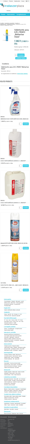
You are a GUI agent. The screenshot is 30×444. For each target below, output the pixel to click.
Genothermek (17, 337)
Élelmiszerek (7, 411)
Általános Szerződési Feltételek (3, 421)
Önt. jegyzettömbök (17, 304)
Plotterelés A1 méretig (7, 17)
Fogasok (8, 404)
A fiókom (6, 1)
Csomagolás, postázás (9, 326)
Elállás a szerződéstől (3, 427)
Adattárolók (7, 312)
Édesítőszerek (14, 413)
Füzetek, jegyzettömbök (19, 302)
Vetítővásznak (14, 399)
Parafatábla (23, 396)
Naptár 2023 (7, 308)
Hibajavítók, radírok (7, 357)
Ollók (13, 358)
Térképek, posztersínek (8, 399)
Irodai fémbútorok (7, 403)
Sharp (22, 321)
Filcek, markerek (13, 364)
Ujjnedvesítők (17, 358)
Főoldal (3, 14)
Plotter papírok (18, 301)
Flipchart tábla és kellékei (8, 396)
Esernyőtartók (23, 403)
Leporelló (22, 301)
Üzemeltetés (14, 380)
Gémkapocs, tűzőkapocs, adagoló (9, 354)
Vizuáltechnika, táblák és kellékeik (12, 394)
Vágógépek (20, 350)
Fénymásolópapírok (7, 301)
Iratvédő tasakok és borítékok (9, 340)
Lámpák (17, 404)
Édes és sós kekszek (7, 413)
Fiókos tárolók (6, 337)
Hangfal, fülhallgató (23, 389)
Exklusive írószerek (7, 364)
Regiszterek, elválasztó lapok (8, 341)
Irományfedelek (16, 340)
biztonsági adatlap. (22, 73)
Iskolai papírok (6, 373)
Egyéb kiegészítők (17, 403)
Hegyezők (19, 366)
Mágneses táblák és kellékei (16, 396)
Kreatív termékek (12, 373)
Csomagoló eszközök (18, 328)
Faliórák (5, 404)
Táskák (12, 374)
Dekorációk (12, 403)
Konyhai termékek (7, 383)
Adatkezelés (17, 1)
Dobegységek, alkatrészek (8, 322)
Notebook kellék (20, 390)
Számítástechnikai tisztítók (12, 391)
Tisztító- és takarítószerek (8, 381)
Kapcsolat (4, 20)
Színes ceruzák (17, 373)
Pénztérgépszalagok (7, 305)
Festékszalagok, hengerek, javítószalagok (10, 324)
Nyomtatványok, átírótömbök (8, 304)
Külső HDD (9, 314)
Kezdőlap (2, 23)
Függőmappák (11, 337)
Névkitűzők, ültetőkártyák (8, 358)
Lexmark (14, 321)
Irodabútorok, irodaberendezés (11, 401)
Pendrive (5, 314)
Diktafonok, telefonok (11, 389)
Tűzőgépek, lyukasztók (8, 345)
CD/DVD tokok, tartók (7, 315)
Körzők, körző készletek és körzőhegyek (10, 366)
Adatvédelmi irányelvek (3, 424)
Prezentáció (16, 397)
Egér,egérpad (17, 389)
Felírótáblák (15, 347)
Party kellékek (12, 409)
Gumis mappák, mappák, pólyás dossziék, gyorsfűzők (12, 335)
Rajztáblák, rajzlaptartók (8, 371)
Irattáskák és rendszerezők (16, 338)
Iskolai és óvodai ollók (21, 371)
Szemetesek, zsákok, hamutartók (9, 384)
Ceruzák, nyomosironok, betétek (15, 363)
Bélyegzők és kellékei (15, 345)
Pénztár (11, 1)
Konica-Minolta (6, 321)
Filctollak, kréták (14, 371)
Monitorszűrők (15, 390)
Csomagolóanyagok (11, 328)
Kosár (23, 1)
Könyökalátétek (16, 357)
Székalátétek (21, 404)
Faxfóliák (14, 322)
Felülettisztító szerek (11, 24)
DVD (21, 314)
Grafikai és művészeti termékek (9, 367)
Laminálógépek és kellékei (15, 348)
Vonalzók (12, 357)
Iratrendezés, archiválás (10, 332)
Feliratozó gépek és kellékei (8, 347)
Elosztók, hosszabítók (7, 380)
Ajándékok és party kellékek (11, 407)
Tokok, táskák (19, 391)
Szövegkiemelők (19, 364)
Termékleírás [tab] (5, 64)
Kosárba (21, 55)
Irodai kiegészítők (8, 352)
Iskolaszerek (7, 369)
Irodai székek (13, 404)
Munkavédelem (13, 383)
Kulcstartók (16, 409)
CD (18, 314)
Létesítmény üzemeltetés (9, 23)
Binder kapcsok (18, 354)
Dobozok (5, 328)
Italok (18, 413)
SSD (12, 314)
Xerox (20, 321)
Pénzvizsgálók (22, 348)
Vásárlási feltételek (20, 17)
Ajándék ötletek (6, 409)
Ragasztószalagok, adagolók (8, 330)
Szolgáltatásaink (21, 14)
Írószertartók (17, 367)
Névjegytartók (22, 340)
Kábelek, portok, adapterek (8, 390)
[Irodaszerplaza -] (12, 5)
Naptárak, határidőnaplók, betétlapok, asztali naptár (12, 309)
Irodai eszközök (8, 344)
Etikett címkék (13, 302)
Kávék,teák (21, 413)
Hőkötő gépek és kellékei (21, 347)
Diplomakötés (11, 14)
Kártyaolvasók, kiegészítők (16, 315)
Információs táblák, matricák (20, 380)
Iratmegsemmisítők (7, 348)
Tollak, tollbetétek (6, 363)
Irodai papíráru (7, 299)
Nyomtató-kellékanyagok (10, 318)
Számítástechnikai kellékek (10, 387)
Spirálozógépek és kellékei (8, 350)
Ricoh (17, 321)
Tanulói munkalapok (7, 374)
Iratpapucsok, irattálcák (7, 338)
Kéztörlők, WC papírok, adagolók (18, 381)
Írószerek (6, 361)
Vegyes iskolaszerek (17, 374)
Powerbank (6, 391)
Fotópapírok (13, 301)
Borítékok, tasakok (7, 302)
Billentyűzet (6, 389)
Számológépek (15, 350)
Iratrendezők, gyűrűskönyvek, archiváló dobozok (12, 334)
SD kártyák (16, 314)
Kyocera (10, 321)
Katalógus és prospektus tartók (9, 397)
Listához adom (21, 58)
